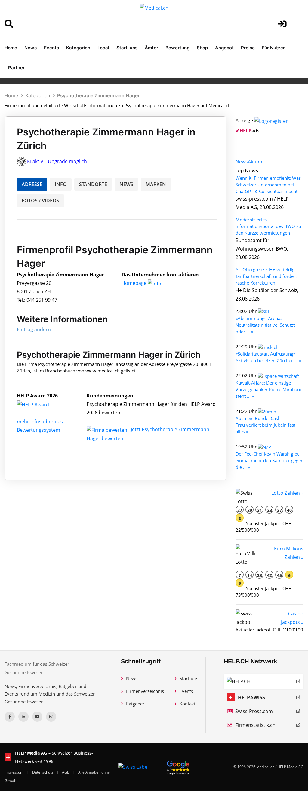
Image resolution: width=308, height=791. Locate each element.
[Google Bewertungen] (178, 767)
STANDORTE (93, 184)
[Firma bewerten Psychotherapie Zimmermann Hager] (107, 429)
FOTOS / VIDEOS (40, 200)
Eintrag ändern (34, 329)
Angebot (224, 48)
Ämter (151, 48)
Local (103, 48)
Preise (248, 48)
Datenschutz (43, 772)
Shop (202, 48)
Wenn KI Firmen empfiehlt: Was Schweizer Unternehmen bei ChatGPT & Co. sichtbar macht (268, 184)
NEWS (126, 184)
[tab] (242, 161)
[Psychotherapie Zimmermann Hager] (39, 404)
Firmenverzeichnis (145, 691)
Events (51, 48)
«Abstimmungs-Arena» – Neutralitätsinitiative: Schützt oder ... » (265, 325)
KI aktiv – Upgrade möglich (57, 161)
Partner (16, 67)
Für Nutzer (273, 48)
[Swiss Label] (133, 766)
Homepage (135, 283)
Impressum (14, 772)
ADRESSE (32, 184)
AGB (66, 772)
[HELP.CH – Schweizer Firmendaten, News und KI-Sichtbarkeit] (263, 681)
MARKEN (156, 184)
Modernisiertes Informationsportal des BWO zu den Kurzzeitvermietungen (268, 226)
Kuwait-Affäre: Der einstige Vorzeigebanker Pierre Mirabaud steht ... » (269, 389)
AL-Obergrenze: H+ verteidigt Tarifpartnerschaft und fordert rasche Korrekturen (266, 276)
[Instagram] (51, 717)
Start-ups (126, 48)
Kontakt (188, 704)
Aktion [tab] (255, 161)
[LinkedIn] (23, 717)
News (30, 48)
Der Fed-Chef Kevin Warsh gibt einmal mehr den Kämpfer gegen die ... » (269, 460)
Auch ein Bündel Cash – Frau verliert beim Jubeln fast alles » (265, 424)
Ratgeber (135, 704)
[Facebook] (10, 717)
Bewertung (177, 48)
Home (11, 48)
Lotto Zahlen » (287, 493)
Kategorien (78, 48)
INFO (61, 184)
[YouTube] (37, 717)
